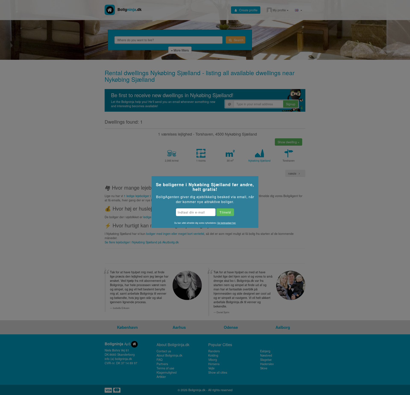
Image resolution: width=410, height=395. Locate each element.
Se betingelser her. (226, 222)
